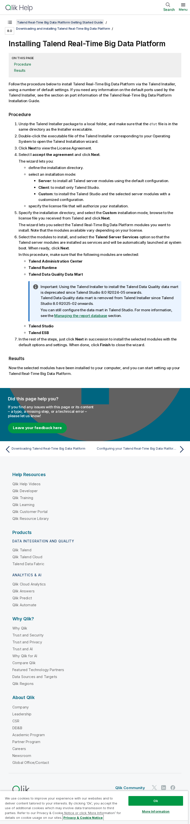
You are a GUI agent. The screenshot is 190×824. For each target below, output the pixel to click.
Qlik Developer (25, 491)
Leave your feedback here (37, 427)
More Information (156, 811)
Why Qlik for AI (24, 656)
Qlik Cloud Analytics (29, 584)
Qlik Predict (22, 598)
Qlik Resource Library (30, 518)
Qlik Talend (21, 550)
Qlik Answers (23, 591)
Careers (19, 749)
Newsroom (21, 755)
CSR (15, 721)
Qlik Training (22, 498)
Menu (183, 9)
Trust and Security (28, 635)
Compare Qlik (24, 663)
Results (19, 70)
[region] (94, 807)
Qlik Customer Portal (30, 511)
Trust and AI (22, 649)
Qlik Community (130, 787)
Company (20, 707)
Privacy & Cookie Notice (83, 818)
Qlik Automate (24, 605)
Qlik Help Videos (26, 484)
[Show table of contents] (10, 22)
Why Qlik (19, 628)
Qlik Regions (23, 683)
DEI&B (17, 728)
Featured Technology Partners (38, 670)
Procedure (22, 64)
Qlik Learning (23, 505)
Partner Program (26, 742)
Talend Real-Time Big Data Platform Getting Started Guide (60, 22)
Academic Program (28, 735)
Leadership (22, 714)
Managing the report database (80, 315)
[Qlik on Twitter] (154, 787)
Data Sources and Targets (34, 677)
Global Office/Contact (30, 762)
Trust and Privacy (27, 642)
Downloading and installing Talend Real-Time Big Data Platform (63, 28)
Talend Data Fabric (28, 564)
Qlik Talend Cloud (27, 557)
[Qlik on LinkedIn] (163, 787)
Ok (155, 801)
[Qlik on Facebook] (173, 787)
